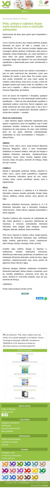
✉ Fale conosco (8, 458)
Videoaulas (6, 426)
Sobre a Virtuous (8, 409)
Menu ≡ (25, 11)
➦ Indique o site (8, 453)
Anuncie (5, 445)
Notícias (24, 19)
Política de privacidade (11, 439)
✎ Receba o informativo (11, 456)
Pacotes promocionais (11, 428)
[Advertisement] (25, 316)
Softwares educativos (10, 423)
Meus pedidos (7, 431)
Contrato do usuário (10, 442)
